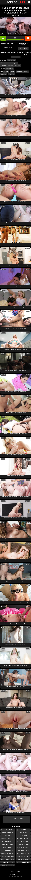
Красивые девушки (22, 71)
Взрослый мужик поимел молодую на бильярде (15, 791)
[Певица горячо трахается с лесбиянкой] (15, 550)
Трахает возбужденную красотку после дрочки (15, 623)
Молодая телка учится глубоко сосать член (16, 454)
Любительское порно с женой (24, 847)
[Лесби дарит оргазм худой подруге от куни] (15, 677)
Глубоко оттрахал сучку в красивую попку (15, 391)
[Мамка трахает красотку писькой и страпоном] (15, 192)
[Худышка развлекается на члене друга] (15, 571)
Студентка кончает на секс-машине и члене (15, 244)
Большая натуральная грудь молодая (24, 856)
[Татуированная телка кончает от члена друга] (15, 85)
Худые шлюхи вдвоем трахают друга (15, 159)
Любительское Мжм (23, 841)
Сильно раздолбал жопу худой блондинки (15, 180)
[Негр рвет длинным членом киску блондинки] (15, 340)
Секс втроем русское (8, 829)
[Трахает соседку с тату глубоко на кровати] (15, 127)
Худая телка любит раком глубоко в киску (15, 644)
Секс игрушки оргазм (8, 850)
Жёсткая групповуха (24, 838)
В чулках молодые (23, 853)
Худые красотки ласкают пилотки (15, 475)
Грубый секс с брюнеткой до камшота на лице (15, 115)
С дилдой (23, 835)
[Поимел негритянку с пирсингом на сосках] (15, 318)
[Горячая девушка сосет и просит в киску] (15, 529)
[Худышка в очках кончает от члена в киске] (15, 403)
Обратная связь (15, 871)
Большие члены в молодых (9, 63)
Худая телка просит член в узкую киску (15, 707)
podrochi (16, 2)
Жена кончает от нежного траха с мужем (15, 370)
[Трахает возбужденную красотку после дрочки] (15, 613)
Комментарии (23, 48)
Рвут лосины (11, 60)
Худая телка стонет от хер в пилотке (15, 222)
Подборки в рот (23, 850)
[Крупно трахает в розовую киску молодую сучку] (15, 719)
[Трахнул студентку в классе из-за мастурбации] (15, 508)
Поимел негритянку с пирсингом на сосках (15, 328)
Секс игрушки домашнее (8, 841)
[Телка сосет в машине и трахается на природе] (15, 424)
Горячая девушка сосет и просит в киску (15, 538)
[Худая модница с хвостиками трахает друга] (15, 655)
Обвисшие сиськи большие (8, 844)
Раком (12, 71)
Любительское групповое (8, 853)
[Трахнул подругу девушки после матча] (15, 803)
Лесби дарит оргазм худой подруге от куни (15, 686)
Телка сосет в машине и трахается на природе (15, 433)
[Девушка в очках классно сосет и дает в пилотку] (15, 592)
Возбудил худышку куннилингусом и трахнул (15, 307)
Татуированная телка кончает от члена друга (15, 94)
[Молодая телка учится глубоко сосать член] (15, 445)
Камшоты (3, 74)
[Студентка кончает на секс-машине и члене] (15, 234)
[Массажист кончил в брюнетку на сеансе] (15, 276)
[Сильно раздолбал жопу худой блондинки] (15, 171)
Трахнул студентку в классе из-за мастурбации (16, 517)
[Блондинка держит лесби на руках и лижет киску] (15, 255)
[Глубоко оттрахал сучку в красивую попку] (15, 382)
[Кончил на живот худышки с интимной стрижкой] (15, 740)
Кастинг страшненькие (8, 832)
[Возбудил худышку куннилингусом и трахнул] (15, 297)
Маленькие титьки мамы (24, 859)
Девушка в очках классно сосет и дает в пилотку (15, 602)
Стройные (11, 74)
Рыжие (6, 71)
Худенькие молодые (7, 65)
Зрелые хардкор (7, 847)
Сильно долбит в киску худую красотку (15, 770)
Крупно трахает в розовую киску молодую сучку (15, 728)
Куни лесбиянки (23, 844)
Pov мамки (7, 835)
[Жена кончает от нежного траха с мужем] (15, 361)
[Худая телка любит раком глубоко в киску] (15, 634)
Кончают (17, 65)
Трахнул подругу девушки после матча (15, 812)
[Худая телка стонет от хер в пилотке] (15, 213)
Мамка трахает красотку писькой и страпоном (15, 201)
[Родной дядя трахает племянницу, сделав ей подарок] (15, 487)
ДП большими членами (24, 829)
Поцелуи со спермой (24, 862)
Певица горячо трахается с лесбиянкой (15, 559)
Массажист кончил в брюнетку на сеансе (15, 286)
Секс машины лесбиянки (8, 859)
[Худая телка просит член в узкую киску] (15, 698)
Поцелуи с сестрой (8, 865)
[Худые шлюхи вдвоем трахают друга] (15, 150)
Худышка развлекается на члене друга (15, 581)
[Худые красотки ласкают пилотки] (15, 466)
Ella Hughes (9, 68)
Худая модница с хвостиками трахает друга (15, 665)
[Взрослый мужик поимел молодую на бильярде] (15, 782)
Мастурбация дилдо (8, 856)
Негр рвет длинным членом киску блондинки (15, 349)
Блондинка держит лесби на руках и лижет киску (15, 265)
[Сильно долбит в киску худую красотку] (15, 761)
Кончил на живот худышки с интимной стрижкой (15, 749)
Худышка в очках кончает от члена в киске (15, 412)
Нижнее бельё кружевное (8, 838)
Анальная (23, 832)
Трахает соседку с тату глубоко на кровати (15, 136)
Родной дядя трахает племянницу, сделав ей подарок (15, 496)
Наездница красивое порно (8, 862)
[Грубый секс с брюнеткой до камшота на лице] (15, 106)
